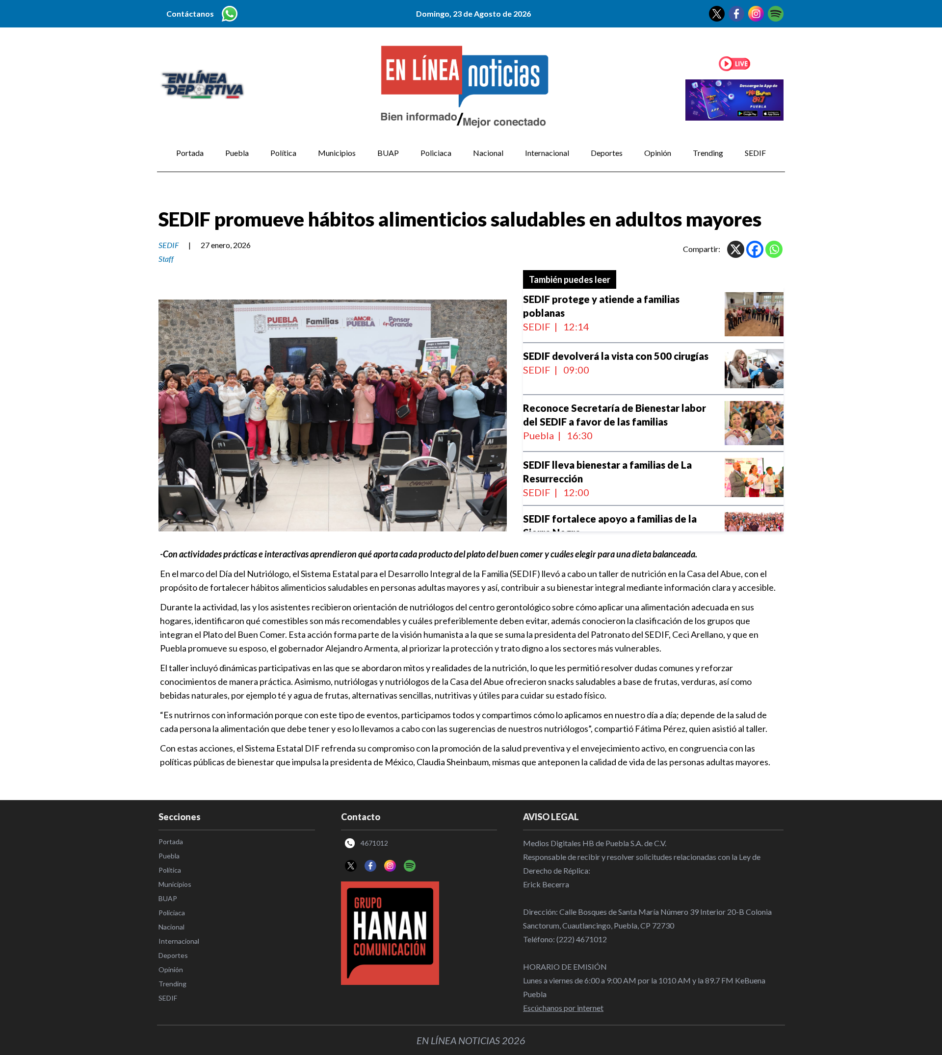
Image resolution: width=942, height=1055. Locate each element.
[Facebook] (754, 249)
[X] (735, 249)
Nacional (488, 152)
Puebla (237, 152)
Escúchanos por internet (563, 1007)
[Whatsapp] (774, 249)
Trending (708, 152)
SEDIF (755, 152)
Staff (166, 258)
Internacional (547, 152)
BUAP (388, 152)
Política (283, 152)
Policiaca (435, 152)
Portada (190, 152)
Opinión (657, 152)
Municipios (337, 152)
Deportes (607, 152)
